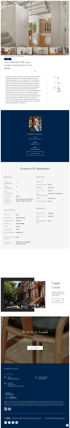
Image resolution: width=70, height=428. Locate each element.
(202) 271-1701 (35, 144)
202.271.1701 (42, 378)
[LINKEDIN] (13, 422)
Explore (57, 300)
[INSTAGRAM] (9, 422)
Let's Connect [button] (35, 347)
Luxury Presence (36, 418)
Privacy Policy (60, 418)
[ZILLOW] (16, 422)
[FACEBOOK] (5, 422)
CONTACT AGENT (35, 153)
